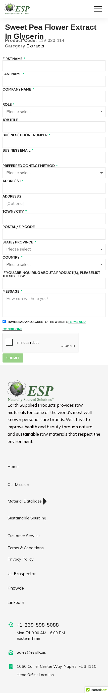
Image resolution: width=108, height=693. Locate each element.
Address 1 (12, 181)
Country (11, 257)
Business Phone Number (25, 135)
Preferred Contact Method (29, 166)
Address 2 (12, 196)
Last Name (12, 74)
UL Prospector (22, 573)
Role (7, 104)
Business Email (17, 150)
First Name (13, 59)
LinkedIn (16, 602)
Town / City (13, 211)
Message (11, 291)
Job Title (10, 120)
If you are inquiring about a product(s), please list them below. (51, 274)
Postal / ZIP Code (19, 227)
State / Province (18, 242)
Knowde (16, 588)
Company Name (17, 89)
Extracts (35, 46)
